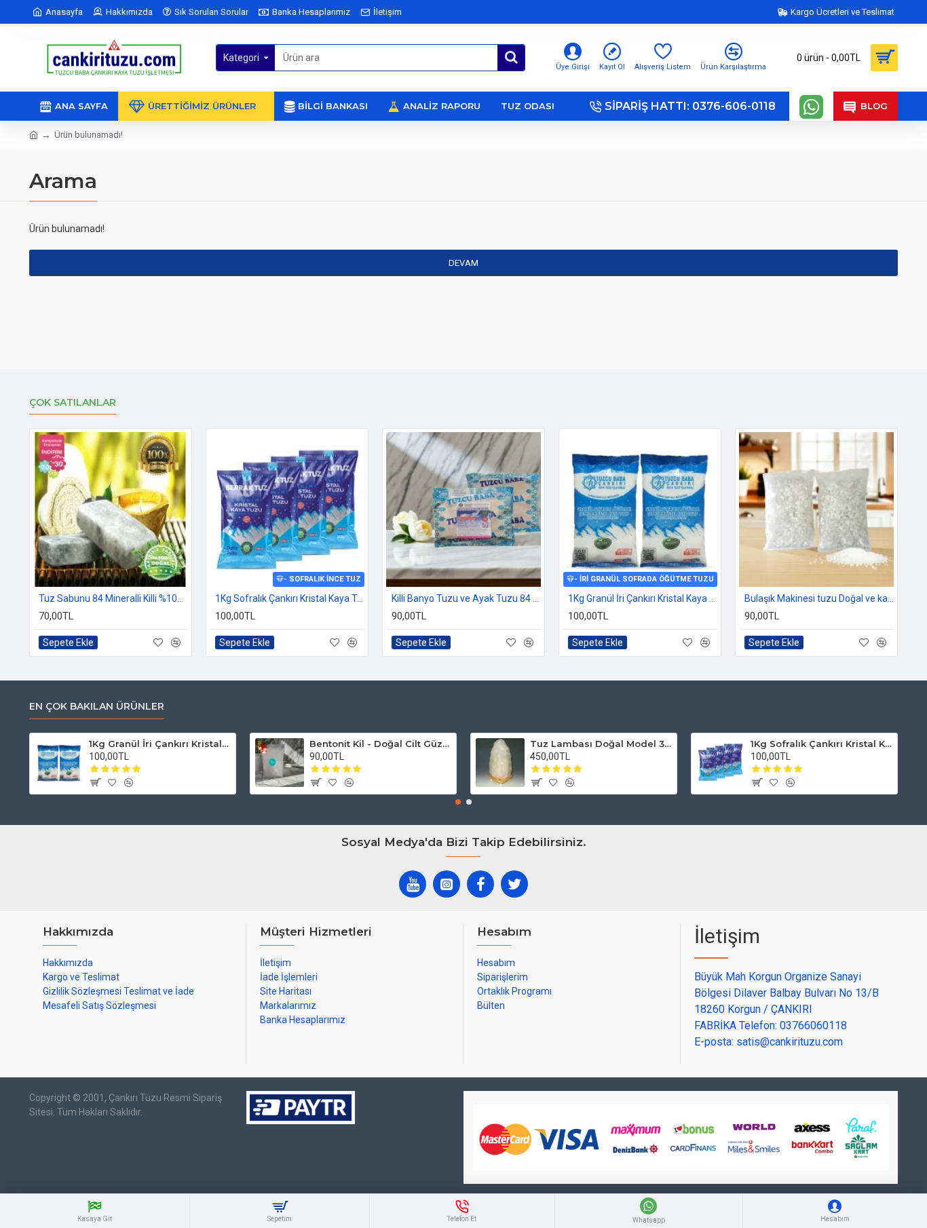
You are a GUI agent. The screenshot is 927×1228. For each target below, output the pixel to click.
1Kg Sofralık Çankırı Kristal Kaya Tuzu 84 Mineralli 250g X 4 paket (289, 598)
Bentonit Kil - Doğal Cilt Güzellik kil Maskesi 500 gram (380, 743)
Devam (463, 263)
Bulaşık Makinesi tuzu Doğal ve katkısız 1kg (819, 598)
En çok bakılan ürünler (96, 706)
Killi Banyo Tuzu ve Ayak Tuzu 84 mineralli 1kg (466, 598)
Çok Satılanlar (72, 402)
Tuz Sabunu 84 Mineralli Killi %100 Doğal (113, 598)
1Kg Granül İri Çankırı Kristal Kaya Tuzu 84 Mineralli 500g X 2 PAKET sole (642, 598)
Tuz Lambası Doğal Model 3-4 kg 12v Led (601, 743)
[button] (458, 802)
